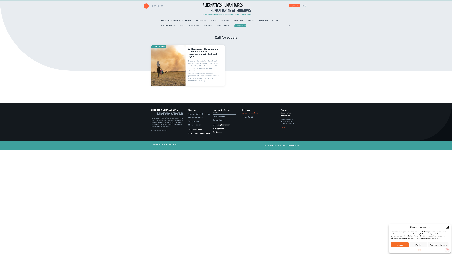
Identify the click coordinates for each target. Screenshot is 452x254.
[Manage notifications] (447, 250)
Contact (283, 127)
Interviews (208, 25)
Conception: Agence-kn (290, 145)
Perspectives (201, 20)
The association (194, 125)
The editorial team (195, 117)
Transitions (224, 20)
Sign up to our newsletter (250, 113)
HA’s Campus (194, 25)
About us (192, 110)
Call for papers (159, 46)
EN (306, 6)
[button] (447, 227)
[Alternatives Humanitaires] (227, 9)
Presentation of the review (199, 114)
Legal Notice (274, 145)
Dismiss (418, 245)
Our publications (195, 130)
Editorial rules (218, 120)
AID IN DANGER (168, 25)
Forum (182, 25)
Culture (275, 20)
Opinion (251, 20)
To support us (240, 25)
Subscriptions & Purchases (199, 133)
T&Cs (420, 250)
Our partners (193, 121)
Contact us (217, 132)
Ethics (213, 20)
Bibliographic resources (222, 125)
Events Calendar (223, 25)
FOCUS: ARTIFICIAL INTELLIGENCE (176, 20)
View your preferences (438, 245)
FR (303, 6)
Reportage (263, 20)
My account (294, 6)
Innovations (239, 20)
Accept (400, 245)
